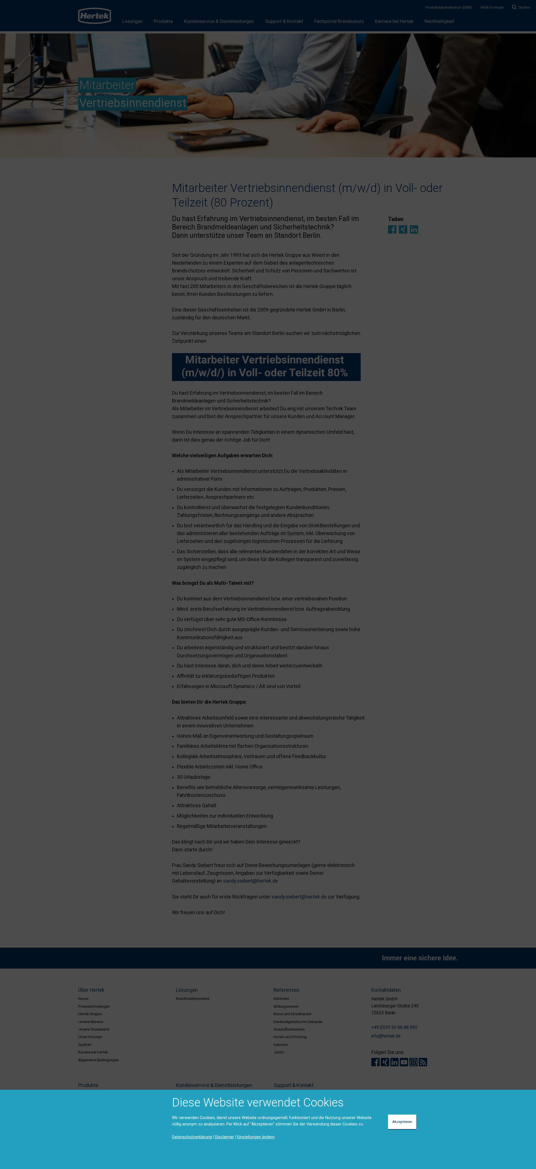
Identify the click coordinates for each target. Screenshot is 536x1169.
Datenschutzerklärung (192, 1136)
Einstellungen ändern (256, 1136)
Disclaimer (224, 1136)
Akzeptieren (402, 1121)
